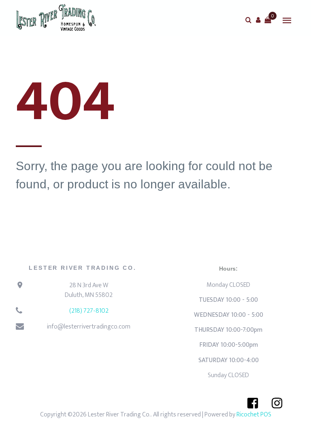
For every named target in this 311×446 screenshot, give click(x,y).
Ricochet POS (253, 414)
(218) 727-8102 (89, 310)
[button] (258, 20)
